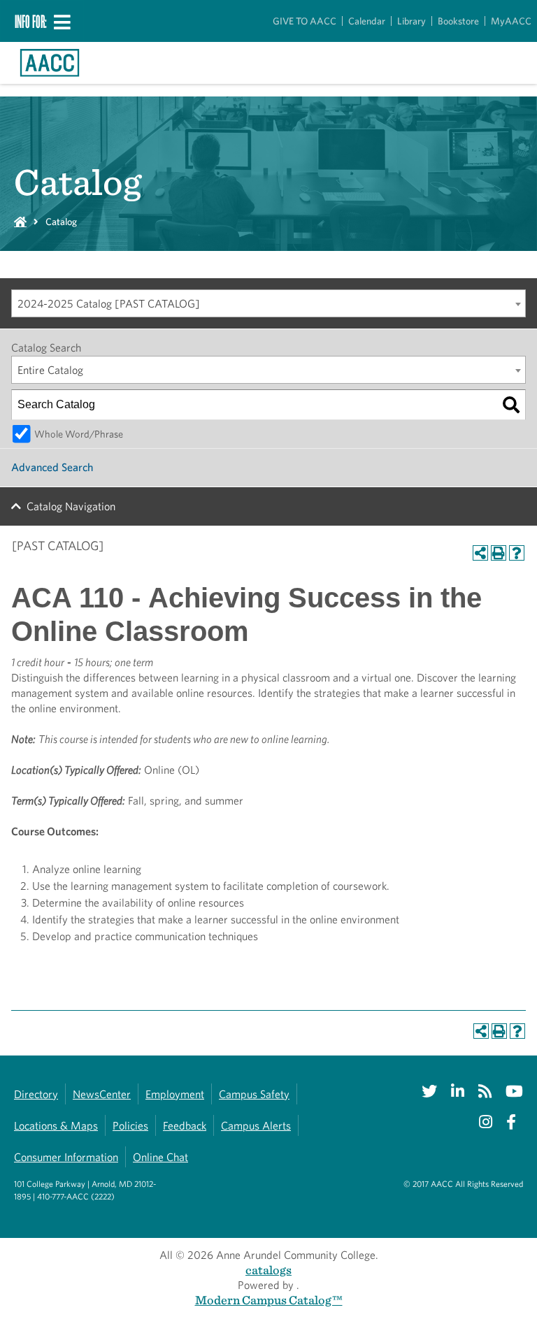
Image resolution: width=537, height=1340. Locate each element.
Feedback (184, 1125)
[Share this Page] (480, 553)
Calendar (366, 21)
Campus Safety (254, 1094)
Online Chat (160, 1157)
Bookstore (458, 21)
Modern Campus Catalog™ (269, 1299)
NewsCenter (102, 1094)
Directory (36, 1094)
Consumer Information (66, 1157)
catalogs (268, 1269)
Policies (130, 1125)
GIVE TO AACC (304, 21)
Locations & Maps (56, 1125)
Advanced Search (52, 467)
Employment (174, 1094)
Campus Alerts (256, 1125)
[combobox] (268, 303)
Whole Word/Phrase (78, 434)
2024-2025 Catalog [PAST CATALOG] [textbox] (108, 303)
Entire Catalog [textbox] (50, 370)
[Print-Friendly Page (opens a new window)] (498, 553)
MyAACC (511, 21)
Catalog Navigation (71, 506)
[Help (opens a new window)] (516, 553)
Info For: (31, 21)
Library (411, 21)
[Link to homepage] (49, 63)
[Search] (511, 404)
